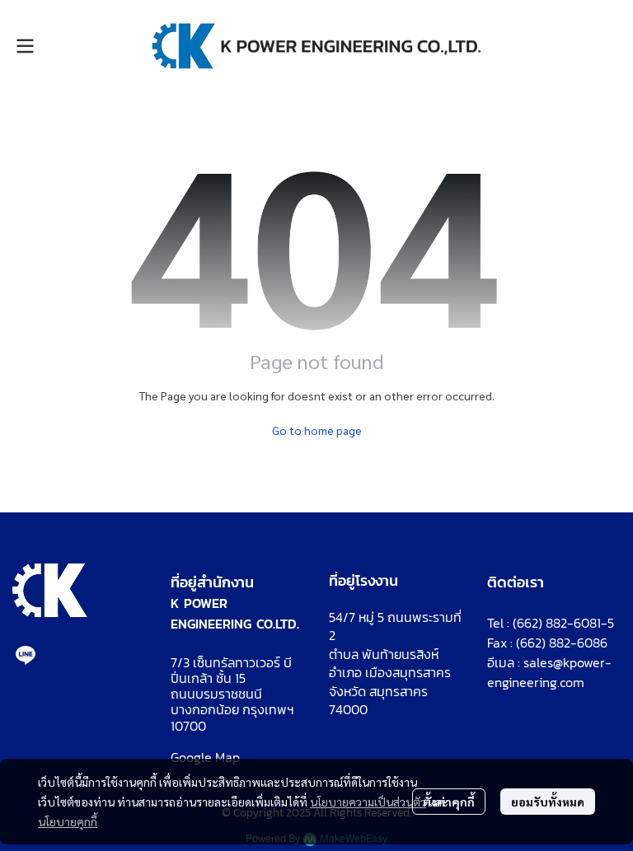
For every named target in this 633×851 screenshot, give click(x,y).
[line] (25, 655)
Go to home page (317, 430)
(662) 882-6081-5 (563, 623)
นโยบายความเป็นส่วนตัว (368, 801)
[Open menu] (24, 46)
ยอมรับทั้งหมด (547, 801)
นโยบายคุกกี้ (67, 821)
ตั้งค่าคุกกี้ (449, 801)
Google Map (205, 757)
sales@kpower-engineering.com (549, 672)
